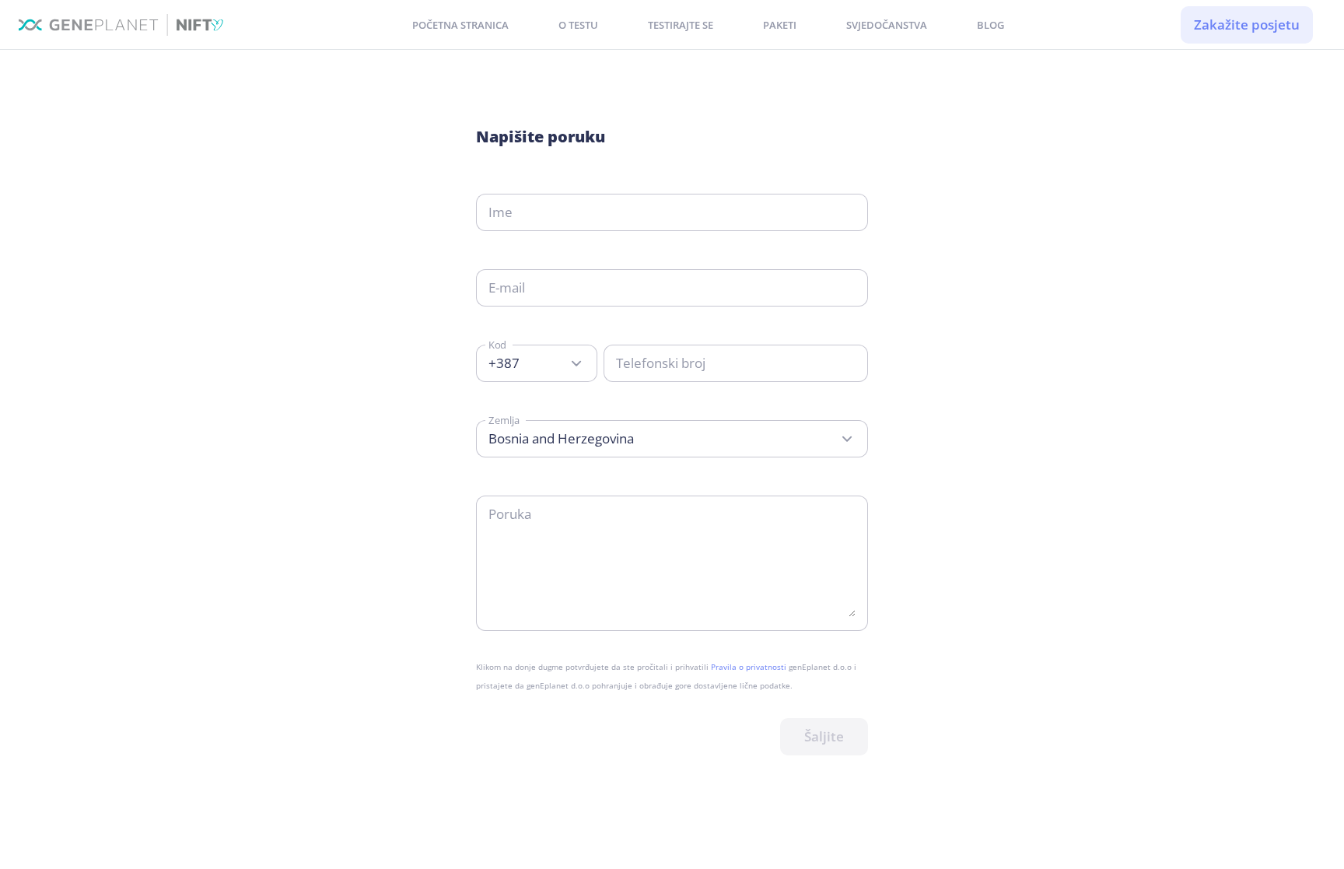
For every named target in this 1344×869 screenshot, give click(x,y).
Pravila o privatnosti (750, 666)
